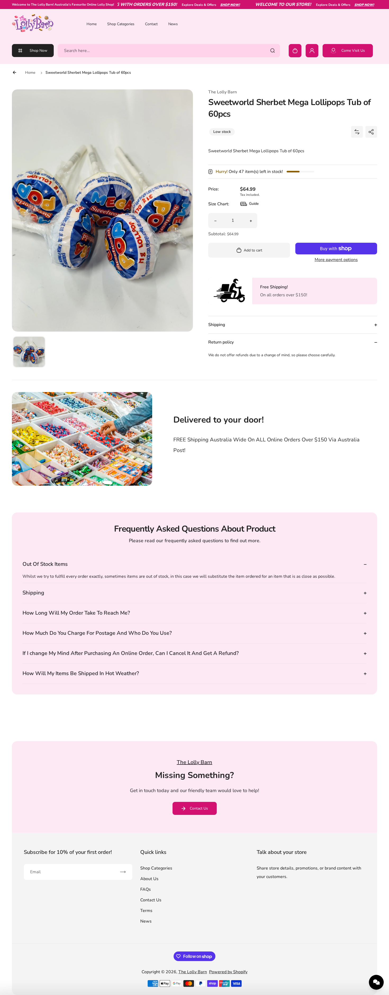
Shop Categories (120, 24)
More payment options (336, 260)
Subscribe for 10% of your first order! (68, 852)
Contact (151, 24)
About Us (149, 879)
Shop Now (38, 50)
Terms (146, 911)
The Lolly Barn (192, 972)
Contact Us (199, 808)
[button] (29, 352)
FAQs (145, 889)
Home (92, 24)
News (173, 24)
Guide (249, 205)
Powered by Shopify (228, 972)
